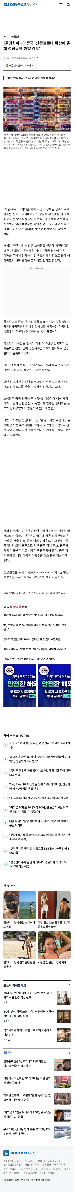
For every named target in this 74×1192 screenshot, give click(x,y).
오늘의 (14, 985)
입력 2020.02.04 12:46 (23, 58)
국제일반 (15, 36)
